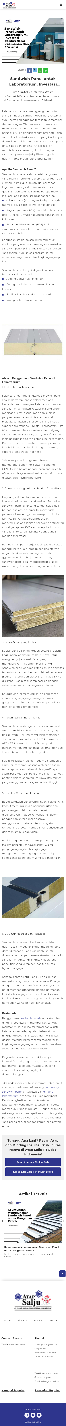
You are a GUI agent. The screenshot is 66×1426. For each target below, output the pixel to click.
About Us (22, 1320)
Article (53, 1320)
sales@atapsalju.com (52, 1381)
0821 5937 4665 (17, 1344)
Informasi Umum (43, 91)
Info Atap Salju (21, 91)
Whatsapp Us (43, 1377)
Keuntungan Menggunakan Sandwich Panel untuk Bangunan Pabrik (31, 1249)
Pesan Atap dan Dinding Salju (33, 1162)
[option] (33, 1230)
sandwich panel (29, 1018)
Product (38, 1320)
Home (7, 1320)
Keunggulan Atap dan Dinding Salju (33, 1172)
